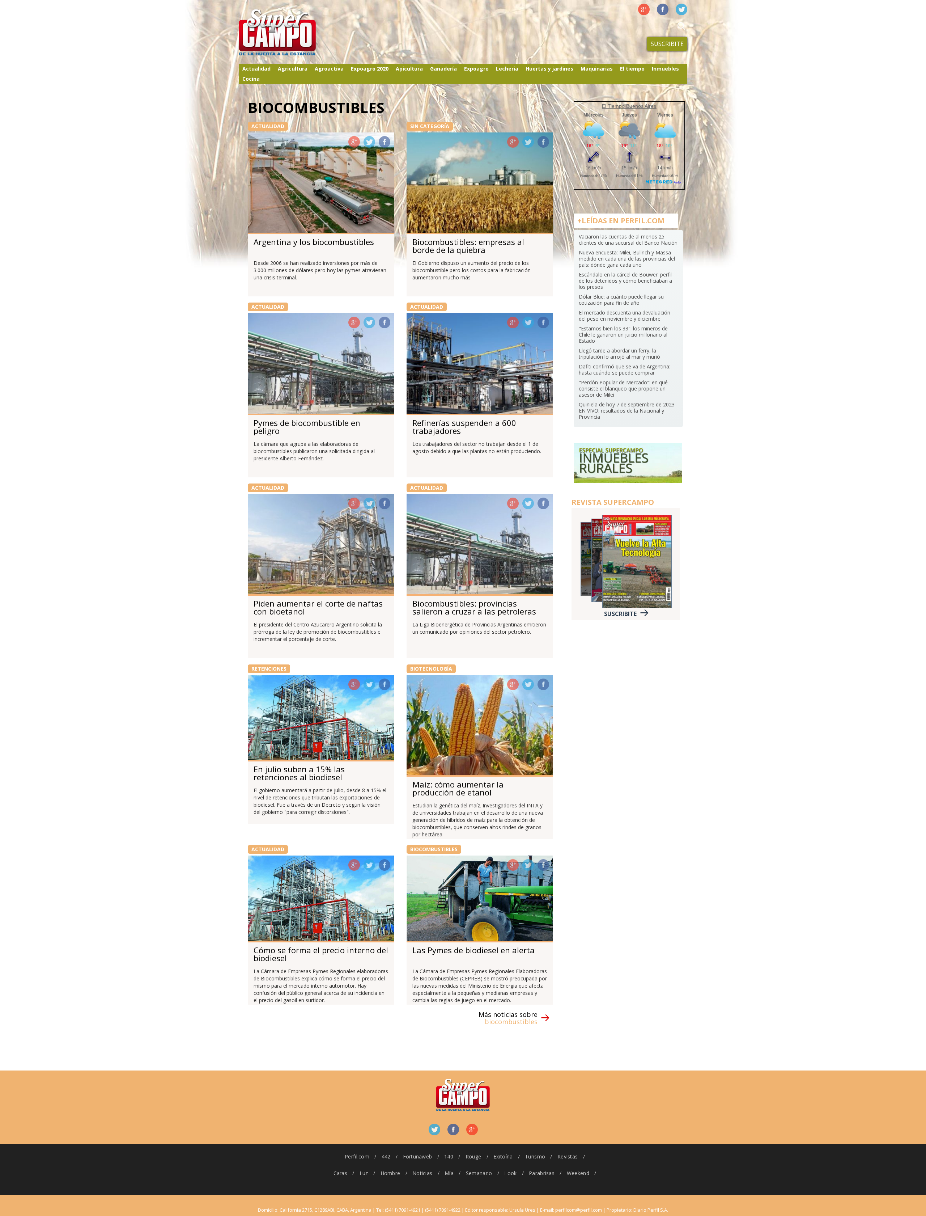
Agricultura (292, 68)
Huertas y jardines (549, 68)
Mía (449, 1173)
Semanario (479, 1173)
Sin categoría (429, 126)
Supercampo (292, 32)
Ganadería (443, 68)
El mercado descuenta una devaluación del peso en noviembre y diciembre (624, 315)
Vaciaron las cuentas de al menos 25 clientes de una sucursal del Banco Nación (628, 239)
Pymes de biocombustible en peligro (307, 426)
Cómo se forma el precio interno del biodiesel (321, 954)
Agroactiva (329, 68)
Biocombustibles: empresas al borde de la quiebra (468, 245)
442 (386, 1156)
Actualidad (256, 68)
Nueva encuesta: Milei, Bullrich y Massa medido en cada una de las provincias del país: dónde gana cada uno (627, 258)
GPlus (354, 142)
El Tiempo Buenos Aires (629, 106)
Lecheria (507, 68)
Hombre (390, 1173)
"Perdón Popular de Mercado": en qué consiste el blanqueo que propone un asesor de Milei (623, 388)
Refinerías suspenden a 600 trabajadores (464, 426)
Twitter (681, 9)
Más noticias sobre (508, 1018)
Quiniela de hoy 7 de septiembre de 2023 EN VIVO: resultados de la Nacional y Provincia (627, 410)
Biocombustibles (434, 849)
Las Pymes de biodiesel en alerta (473, 950)
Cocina (251, 78)
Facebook (662, 9)
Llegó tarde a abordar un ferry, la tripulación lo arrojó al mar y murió (619, 353)
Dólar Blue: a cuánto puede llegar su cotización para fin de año (621, 299)
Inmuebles (665, 68)
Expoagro (476, 68)
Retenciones (268, 668)
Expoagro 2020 (369, 68)
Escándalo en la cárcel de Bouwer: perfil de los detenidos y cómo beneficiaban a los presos (625, 280)
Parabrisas (542, 1173)
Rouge (473, 1156)
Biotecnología (431, 668)
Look (510, 1173)
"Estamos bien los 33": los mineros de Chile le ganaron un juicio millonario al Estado (623, 334)
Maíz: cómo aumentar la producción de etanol (458, 788)
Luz (364, 1173)
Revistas (567, 1156)
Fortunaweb (417, 1156)
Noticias (422, 1173)
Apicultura (409, 68)
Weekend (578, 1173)
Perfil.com (357, 1156)
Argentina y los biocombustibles (314, 241)
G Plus (644, 9)
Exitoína (503, 1156)
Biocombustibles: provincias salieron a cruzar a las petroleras (474, 607)
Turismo (535, 1156)
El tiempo (632, 68)
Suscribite (667, 44)
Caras (340, 1173)
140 (448, 1156)
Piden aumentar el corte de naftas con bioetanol (318, 607)
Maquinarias (597, 68)
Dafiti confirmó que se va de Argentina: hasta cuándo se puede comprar (624, 369)
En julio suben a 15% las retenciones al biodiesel (299, 773)
